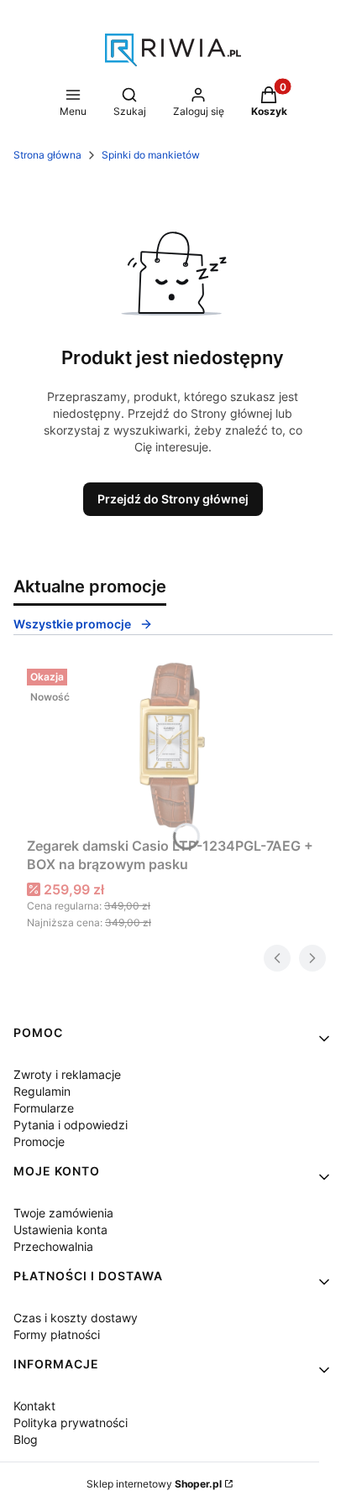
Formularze (43, 1108)
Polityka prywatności (70, 1422)
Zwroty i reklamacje (67, 1074)
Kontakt (34, 1406)
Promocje (39, 1141)
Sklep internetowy (154, 1483)
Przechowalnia (53, 1246)
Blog (25, 1439)
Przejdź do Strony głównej (173, 499)
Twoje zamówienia (63, 1213)
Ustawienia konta (60, 1229)
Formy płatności (56, 1334)
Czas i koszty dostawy (75, 1318)
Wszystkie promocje (72, 624)
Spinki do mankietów (151, 155)
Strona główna (47, 155)
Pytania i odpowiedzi (70, 1125)
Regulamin (42, 1091)
